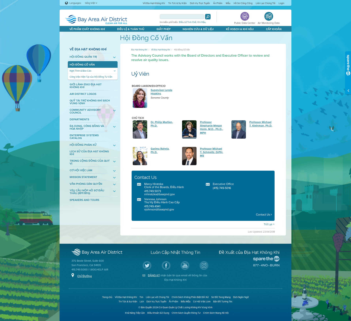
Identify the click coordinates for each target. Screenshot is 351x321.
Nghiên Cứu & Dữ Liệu (198, 29)
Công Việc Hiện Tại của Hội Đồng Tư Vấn (91, 77)
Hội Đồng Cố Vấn (82, 64)
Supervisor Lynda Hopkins (161, 91)
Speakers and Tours (84, 199)
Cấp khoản (274, 29)
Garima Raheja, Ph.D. (160, 150)
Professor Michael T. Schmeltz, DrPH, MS (211, 152)
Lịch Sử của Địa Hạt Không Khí (89, 152)
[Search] (208, 16)
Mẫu (228, 3)
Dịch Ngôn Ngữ (241, 297)
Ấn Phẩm (217, 3)
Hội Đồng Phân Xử (83, 144)
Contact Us (263, 214)
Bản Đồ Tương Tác (222, 301)
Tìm (141, 297)
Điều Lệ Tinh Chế (187, 22)
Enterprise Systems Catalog (84, 136)
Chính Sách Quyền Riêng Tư (186, 312)
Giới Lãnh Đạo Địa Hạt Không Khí (86, 85)
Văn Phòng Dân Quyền (86, 183)
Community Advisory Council (85, 111)
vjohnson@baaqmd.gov (159, 209)
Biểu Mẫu (185, 301)
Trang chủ (107, 297)
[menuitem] (154, 3)
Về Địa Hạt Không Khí (154, 3)
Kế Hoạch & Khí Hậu (240, 29)
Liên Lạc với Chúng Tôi (157, 297)
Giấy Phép (163, 29)
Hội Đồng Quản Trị (83, 56)
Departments (79, 119)
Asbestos (164, 26)
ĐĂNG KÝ (154, 275)
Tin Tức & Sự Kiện (177, 3)
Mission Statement (83, 177)
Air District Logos (83, 93)
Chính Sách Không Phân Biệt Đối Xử (190, 297)
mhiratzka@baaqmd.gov (159, 194)
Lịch (142, 301)
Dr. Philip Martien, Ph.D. (162, 123)
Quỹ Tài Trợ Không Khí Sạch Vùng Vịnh (90, 102)
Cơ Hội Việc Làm (81, 170)
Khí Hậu (201, 22)
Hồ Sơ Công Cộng (243, 3)
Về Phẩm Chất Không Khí (87, 29)
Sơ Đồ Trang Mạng (221, 297)
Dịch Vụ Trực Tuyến (200, 3)
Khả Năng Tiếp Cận (135, 312)
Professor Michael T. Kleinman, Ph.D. (260, 123)
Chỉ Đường (84, 276)
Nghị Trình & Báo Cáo (80, 71)
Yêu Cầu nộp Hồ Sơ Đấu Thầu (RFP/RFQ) (87, 191)
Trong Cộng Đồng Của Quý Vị (90, 162)
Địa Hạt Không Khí (139, 49)
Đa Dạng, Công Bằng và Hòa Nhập (87, 127)
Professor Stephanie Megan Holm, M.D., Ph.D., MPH (211, 127)
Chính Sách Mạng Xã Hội (216, 312)
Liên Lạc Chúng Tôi (265, 3)
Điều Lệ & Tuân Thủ (130, 29)
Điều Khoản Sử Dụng (158, 312)
